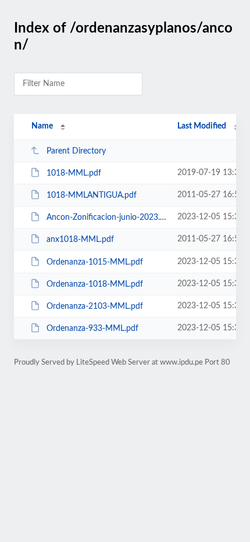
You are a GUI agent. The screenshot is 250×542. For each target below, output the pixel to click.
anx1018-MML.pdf (80, 240)
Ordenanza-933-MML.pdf (92, 329)
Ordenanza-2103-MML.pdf (95, 306)
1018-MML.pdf (74, 173)
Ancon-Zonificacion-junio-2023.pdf (106, 217)
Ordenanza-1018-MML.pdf (95, 284)
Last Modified (201, 126)
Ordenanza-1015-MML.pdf (95, 262)
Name (42, 126)
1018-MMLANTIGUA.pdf (92, 195)
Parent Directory (76, 151)
